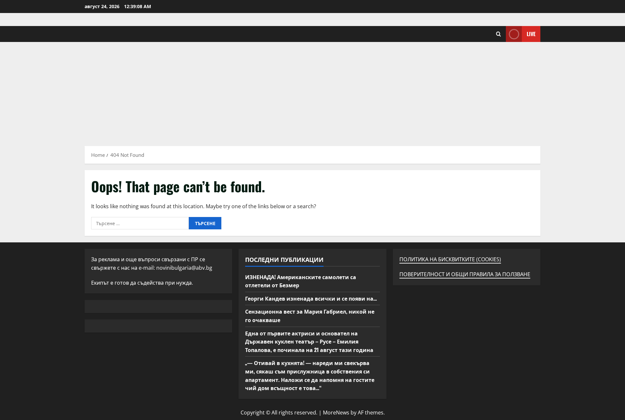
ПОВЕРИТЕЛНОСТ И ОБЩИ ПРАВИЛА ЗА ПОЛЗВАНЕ (464, 274)
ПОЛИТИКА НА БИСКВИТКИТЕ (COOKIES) (450, 259)
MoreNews (336, 412)
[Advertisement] (312, 90)
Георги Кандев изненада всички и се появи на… (311, 298)
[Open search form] (498, 34)
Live (531, 34)
